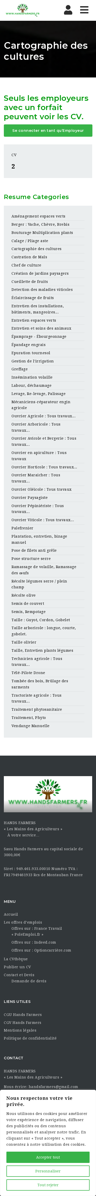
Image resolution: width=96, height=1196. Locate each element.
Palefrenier (23, 528)
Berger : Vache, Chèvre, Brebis (40, 224)
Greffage (20, 369)
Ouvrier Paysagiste (30, 498)
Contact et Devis (19, 975)
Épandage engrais (29, 345)
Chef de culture (26, 265)
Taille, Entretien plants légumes (42, 650)
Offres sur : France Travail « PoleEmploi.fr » (37, 931)
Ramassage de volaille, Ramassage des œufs (44, 570)
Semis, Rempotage (29, 612)
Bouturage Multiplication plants (42, 233)
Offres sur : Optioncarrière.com (41, 950)
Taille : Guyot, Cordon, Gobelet (41, 620)
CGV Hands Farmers (22, 1023)
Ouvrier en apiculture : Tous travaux (39, 456)
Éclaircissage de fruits (33, 298)
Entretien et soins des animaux (41, 328)
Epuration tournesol (31, 353)
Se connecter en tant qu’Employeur (48, 130)
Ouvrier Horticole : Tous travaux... (44, 467)
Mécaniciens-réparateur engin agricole (41, 405)
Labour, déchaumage (31, 385)
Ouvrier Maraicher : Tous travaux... (36, 478)
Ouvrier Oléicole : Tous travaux (42, 489)
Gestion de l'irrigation (33, 361)
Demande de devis (29, 981)
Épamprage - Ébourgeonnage (39, 336)
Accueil (11, 914)
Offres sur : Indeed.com (34, 942)
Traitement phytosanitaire (37, 709)
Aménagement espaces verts (39, 216)
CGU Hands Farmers (23, 1015)
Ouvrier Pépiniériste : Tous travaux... (38, 509)
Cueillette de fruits (30, 282)
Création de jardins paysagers (40, 273)
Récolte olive (24, 595)
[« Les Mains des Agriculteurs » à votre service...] (25, 10)
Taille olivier (24, 642)
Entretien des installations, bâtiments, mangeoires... (38, 309)
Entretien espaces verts (34, 320)
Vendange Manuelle (31, 726)
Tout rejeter (48, 1185)
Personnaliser (48, 1171)
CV (14, 155)
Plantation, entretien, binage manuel (39, 539)
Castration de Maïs (29, 257)
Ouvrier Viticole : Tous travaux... (43, 520)
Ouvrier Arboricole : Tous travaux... (36, 427)
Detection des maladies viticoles (42, 290)
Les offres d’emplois (23, 922)
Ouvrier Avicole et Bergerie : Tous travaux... (44, 441)
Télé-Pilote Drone (28, 673)
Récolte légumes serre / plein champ (39, 584)
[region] (48, 1143)
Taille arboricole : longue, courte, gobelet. (44, 631)
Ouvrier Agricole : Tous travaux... (44, 416)
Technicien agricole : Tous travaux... (37, 662)
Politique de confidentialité (30, 1038)
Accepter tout (48, 1157)
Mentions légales (20, 1030)
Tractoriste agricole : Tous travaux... (37, 698)
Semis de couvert (28, 603)
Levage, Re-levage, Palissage (39, 394)
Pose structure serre (31, 559)
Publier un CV (17, 967)
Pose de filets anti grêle (34, 550)
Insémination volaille (32, 377)
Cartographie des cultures (37, 249)
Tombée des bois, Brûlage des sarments (40, 684)
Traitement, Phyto (29, 718)
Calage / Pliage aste (30, 241)
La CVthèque (16, 959)
